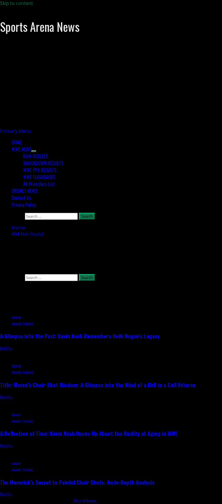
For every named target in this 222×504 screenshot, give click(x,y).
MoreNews (85, 501)
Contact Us (21, 197)
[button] (15, 131)
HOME (17, 142)
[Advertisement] (111, 87)
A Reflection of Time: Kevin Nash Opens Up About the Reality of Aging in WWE (89, 433)
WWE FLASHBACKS (39, 176)
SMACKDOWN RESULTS (43, 163)
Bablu (7, 348)
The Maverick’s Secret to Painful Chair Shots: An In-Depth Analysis (77, 482)
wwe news (23, 323)
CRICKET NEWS (25, 190)
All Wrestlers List (39, 183)
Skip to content (16, 3)
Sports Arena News (39, 26)
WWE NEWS (22, 149)
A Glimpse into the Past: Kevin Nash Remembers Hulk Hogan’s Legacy (80, 336)
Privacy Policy (24, 204)
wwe (16, 317)
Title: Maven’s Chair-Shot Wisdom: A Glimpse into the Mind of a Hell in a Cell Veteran (98, 385)
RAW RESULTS (35, 156)
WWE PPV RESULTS (39, 170)
